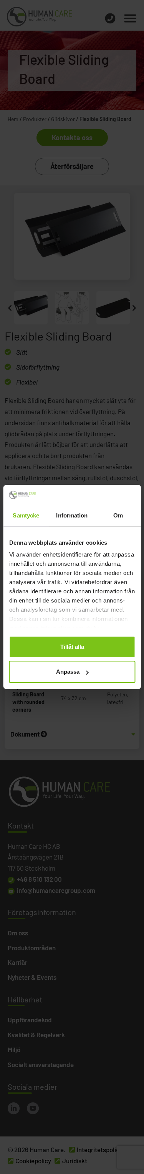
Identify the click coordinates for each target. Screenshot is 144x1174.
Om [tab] (118, 515)
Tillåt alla (72, 646)
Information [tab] (72, 515)
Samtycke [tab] (26, 515)
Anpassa (67, 671)
